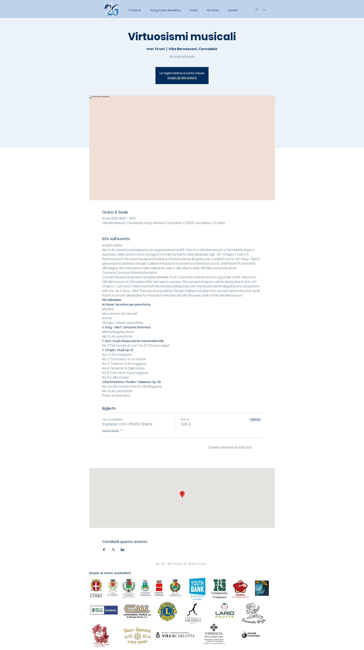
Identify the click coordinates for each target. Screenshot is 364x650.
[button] (192, 10)
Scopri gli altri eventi (182, 78)
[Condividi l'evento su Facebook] (104, 549)
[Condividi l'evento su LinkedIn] (122, 549)
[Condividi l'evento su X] (113, 549)
